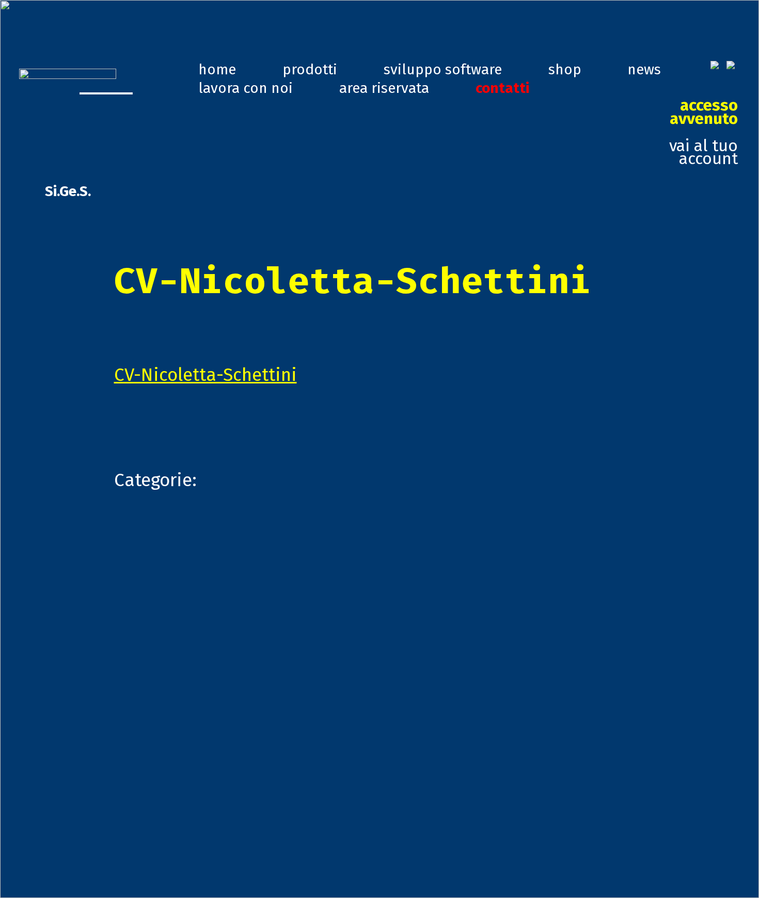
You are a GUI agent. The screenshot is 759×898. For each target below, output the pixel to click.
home (217, 69)
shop (564, 69)
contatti (502, 88)
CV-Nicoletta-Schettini (205, 375)
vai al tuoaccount (703, 132)
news (644, 69)
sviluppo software (443, 69)
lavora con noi (245, 88)
